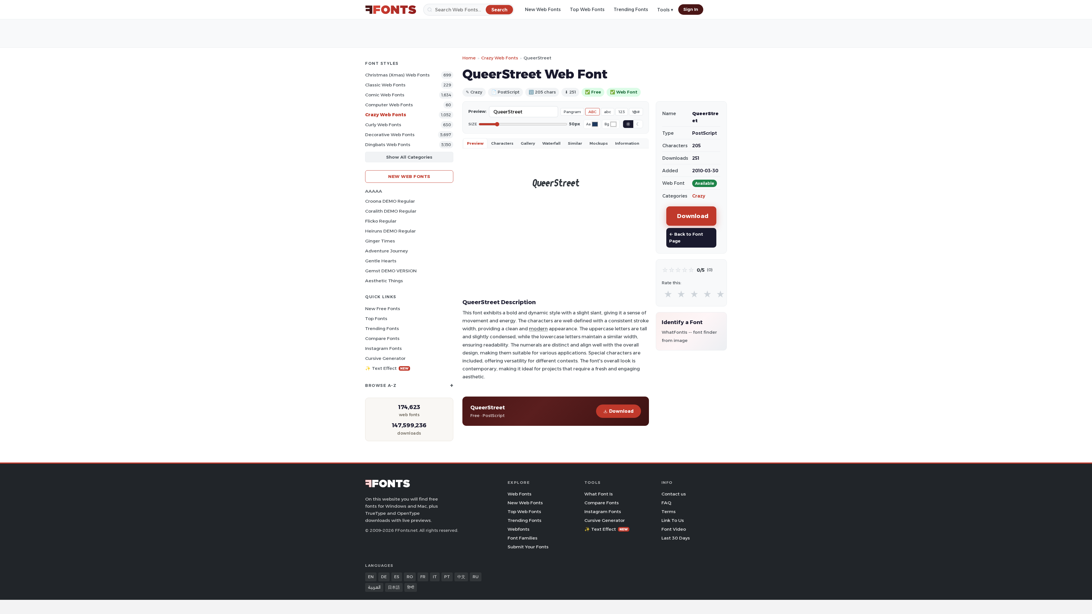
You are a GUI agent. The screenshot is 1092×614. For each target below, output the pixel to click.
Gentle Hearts (380, 261)
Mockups (599, 143)
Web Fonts (519, 494)
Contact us (673, 494)
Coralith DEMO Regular (390, 211)
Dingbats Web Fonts (387, 144)
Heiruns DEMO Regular (390, 231)
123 (622, 111)
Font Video (673, 529)
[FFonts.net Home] (390, 9)
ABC (592, 111)
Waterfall (551, 143)
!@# (636, 111)
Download (621, 411)
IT (435, 576)
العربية (374, 587)
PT (447, 576)
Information (627, 143)
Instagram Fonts (383, 348)
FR (422, 576)
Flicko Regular (380, 221)
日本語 (394, 587)
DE (384, 576)
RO (410, 576)
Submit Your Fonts (528, 546)
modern (538, 328)
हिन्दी (410, 587)
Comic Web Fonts (384, 95)
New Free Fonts (382, 308)
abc (607, 111)
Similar (575, 143)
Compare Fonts (382, 338)
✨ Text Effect (387, 368)
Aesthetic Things (384, 280)
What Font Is (598, 494)
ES (396, 576)
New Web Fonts (543, 9)
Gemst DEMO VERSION (391, 270)
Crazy (698, 196)
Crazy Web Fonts (385, 114)
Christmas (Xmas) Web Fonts (397, 75)
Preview (475, 143)
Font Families (522, 538)
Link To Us (672, 520)
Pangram (572, 111)
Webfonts (519, 529)
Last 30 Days (675, 538)
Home (469, 58)
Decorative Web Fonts (390, 134)
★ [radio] (668, 294)
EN (371, 576)
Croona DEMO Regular (390, 201)
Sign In (690, 9)
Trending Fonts (631, 9)
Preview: (477, 111)
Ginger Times (380, 241)
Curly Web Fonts (383, 124)
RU (476, 576)
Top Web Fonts (587, 9)
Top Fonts (376, 318)
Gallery (528, 143)
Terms (668, 511)
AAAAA (373, 191)
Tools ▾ (665, 10)
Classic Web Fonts (385, 85)
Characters (502, 143)
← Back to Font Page (686, 237)
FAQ (666, 502)
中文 (461, 576)
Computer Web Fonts (389, 104)
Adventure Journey (386, 251)
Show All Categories (409, 157)
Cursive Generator (385, 358)
